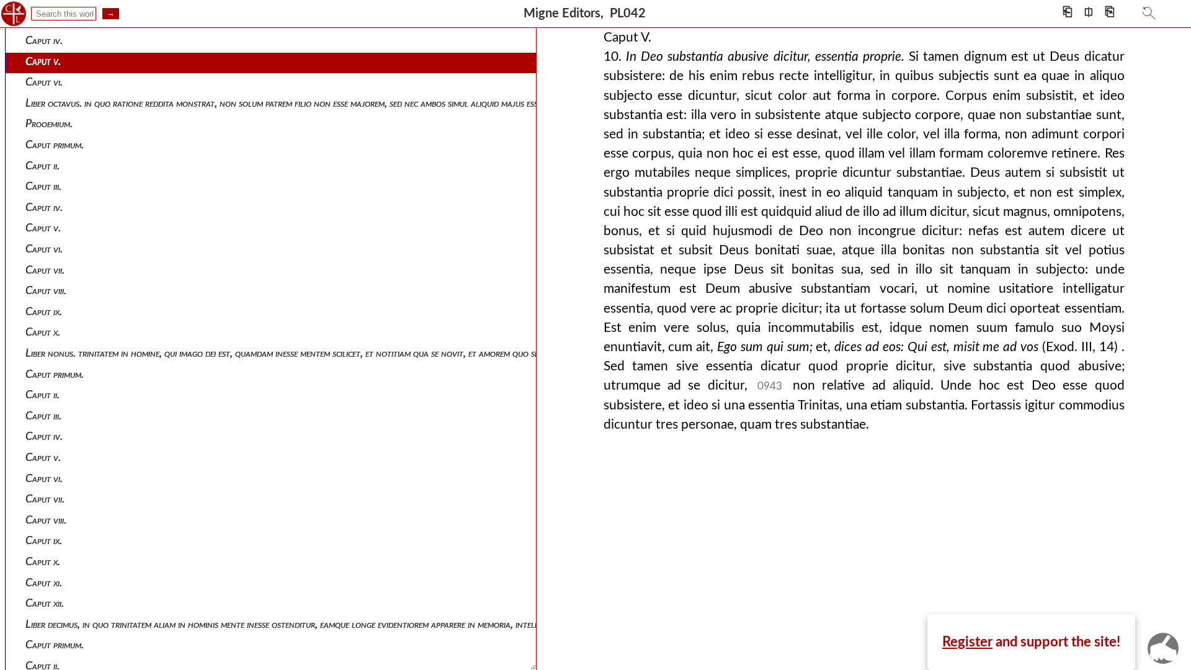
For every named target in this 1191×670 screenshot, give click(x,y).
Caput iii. (43, 186)
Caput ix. (43, 311)
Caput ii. (42, 166)
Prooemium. (49, 123)
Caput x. (42, 332)
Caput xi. (43, 583)
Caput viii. (45, 290)
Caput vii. (45, 270)
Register (967, 642)
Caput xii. (44, 603)
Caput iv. (44, 40)
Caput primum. (54, 145)
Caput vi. (44, 82)
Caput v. (43, 61)
